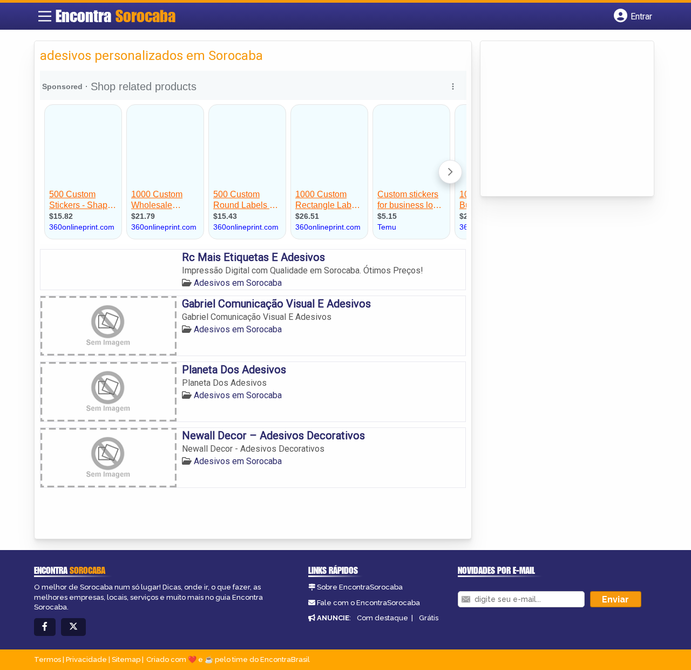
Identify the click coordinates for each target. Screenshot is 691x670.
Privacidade (86, 659)
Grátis (428, 618)
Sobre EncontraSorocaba (360, 587)
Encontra (115, 15)
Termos (47, 659)
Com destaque (382, 618)
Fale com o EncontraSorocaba (368, 603)
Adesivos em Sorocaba (238, 283)
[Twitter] (73, 627)
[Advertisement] (567, 119)
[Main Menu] (45, 16)
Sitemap (126, 659)
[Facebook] (45, 627)
